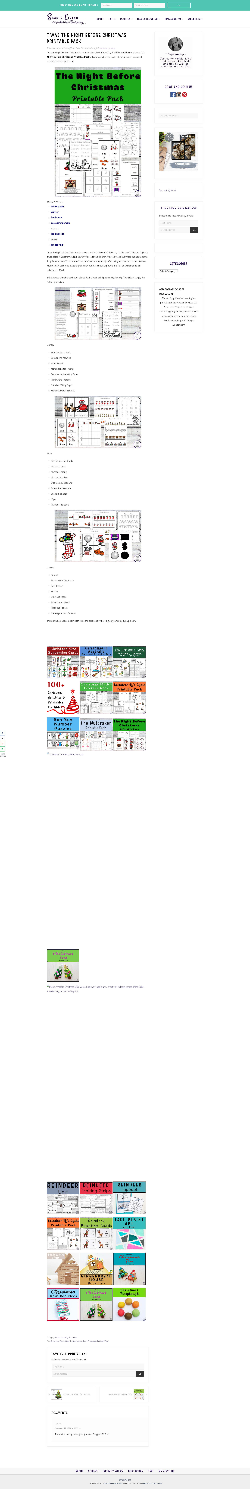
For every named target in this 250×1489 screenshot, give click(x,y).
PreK (85, 1341)
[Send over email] (2, 749)
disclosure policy (107, 48)
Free (61, 1341)
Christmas (55, 1341)
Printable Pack (103, 1341)
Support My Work (167, 190)
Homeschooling (61, 1337)
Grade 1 (67, 1341)
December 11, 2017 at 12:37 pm (68, 1428)
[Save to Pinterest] (2, 743)
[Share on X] (2, 738)
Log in (159, 1483)
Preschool (92, 1341)
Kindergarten (77, 1341)
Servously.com (148, 1483)
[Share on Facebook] (2, 733)
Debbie (58, 1423)
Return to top (125, 1480)
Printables (73, 1337)
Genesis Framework (113, 1483)
